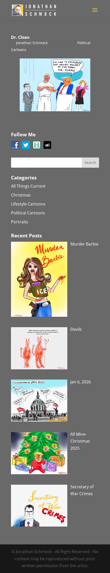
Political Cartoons (28, 213)
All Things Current (28, 186)
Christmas (21, 195)
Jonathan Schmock (32, 42)
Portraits (19, 222)
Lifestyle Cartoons (28, 204)
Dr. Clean (20, 37)
